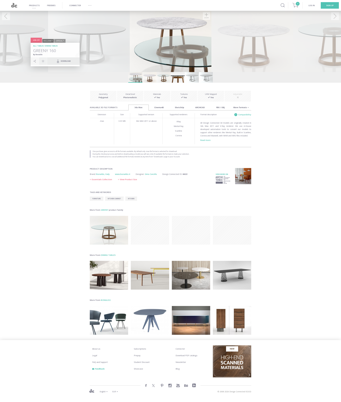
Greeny (104, 210)
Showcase (138, 368)
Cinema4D (159, 107)
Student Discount (142, 362)
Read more (205, 140)
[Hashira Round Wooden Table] (109, 275)
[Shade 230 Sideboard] (191, 320)
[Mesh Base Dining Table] (232, 275)
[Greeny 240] (109, 230)
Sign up (330, 5)
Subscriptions (140, 348)
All (34, 46)
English (103, 391)
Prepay (137, 355)
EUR (114, 391)
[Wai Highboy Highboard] (232, 320)
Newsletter (181, 362)
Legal (94, 355)
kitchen (131, 198)
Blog (178, 368)
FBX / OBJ (220, 107)
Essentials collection (102, 179)
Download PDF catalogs (186, 355)
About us (96, 348)
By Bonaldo (37, 54)
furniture (96, 198)
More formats (240, 107)
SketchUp (179, 107)
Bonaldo (106, 300)
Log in (311, 5)
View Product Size (128, 179)
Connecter (180, 348)
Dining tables (51, 46)
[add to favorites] (43, 61)
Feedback (100, 368)
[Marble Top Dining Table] (191, 275)
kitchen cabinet (114, 198)
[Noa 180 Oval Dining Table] (150, 320)
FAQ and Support (100, 362)
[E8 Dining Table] (150, 275)
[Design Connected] (14, 5)
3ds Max (138, 107)
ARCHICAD (200, 107)
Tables (41, 46)
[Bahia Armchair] (109, 320)
